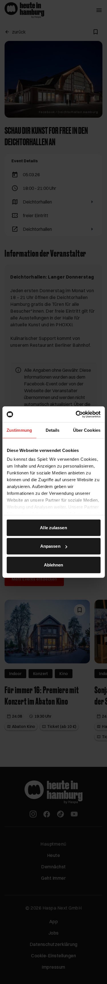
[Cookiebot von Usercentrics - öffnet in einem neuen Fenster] (76, 414)
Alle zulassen (53, 527)
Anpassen (50, 546)
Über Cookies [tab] (86, 429)
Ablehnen (53, 564)
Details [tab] (53, 429)
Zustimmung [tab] (19, 429)
